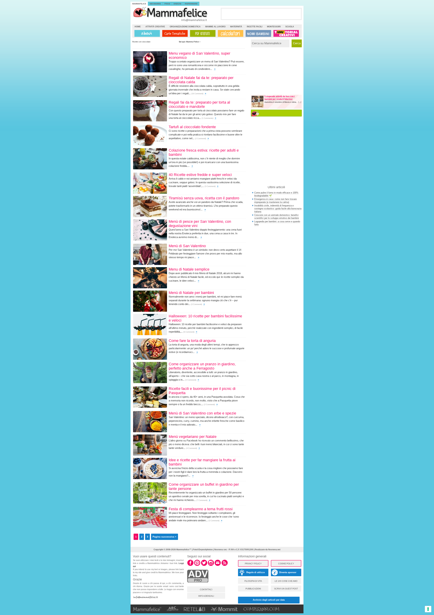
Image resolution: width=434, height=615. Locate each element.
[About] (146, 33)
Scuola (289, 26)
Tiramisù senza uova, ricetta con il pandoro (204, 198)
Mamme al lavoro (215, 26)
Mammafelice (139, 4)
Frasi (167, 4)
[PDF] (202, 33)
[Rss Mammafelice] (224, 565)
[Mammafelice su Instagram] (211, 565)
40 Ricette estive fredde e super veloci (200, 175)
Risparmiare (191, 4)
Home (138, 26)
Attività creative (155, 26)
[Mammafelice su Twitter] (204, 565)
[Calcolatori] (229, 33)
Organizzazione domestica (185, 26)
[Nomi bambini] (257, 33)
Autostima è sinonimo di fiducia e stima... (281, 102)
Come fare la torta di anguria (192, 341)
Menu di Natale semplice (189, 269)
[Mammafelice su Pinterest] (197, 565)
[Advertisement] (261, 14)
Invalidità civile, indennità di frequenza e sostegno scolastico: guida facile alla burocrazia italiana (277, 208)
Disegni (177, 4)
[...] (300, 102)
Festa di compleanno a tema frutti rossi (201, 509)
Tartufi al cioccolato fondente (192, 127)
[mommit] (197, 584)
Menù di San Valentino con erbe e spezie (202, 413)
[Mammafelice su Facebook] (190, 565)
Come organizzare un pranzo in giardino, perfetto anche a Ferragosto (202, 366)
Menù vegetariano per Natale (192, 436)
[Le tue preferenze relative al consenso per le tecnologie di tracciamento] (428, 609)
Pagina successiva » (164, 536)
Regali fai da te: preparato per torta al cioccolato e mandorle (199, 104)
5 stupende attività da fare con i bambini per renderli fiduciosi (279, 97)
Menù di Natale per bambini (191, 293)
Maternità (236, 26)
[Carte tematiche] (174, 33)
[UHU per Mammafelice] (286, 33)
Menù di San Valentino (187, 246)
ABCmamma (155, 4)
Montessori (274, 26)
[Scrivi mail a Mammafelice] (217, 565)
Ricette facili (254, 26)
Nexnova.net (274, 549)
